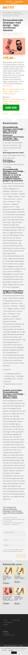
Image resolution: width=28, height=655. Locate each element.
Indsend (21, 556)
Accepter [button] (14, 652)
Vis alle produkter (8, 622)
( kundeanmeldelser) (17, 114)
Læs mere (11, 650)
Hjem (4, 12)
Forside (5, 620)
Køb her (11, 107)
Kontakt (5, 624)
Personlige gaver (9, 12)
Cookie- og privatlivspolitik (10, 645)
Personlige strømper (7, 14)
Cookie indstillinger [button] (19, 650)
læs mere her (7, 86)
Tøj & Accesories (17, 12)
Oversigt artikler (16, 620)
